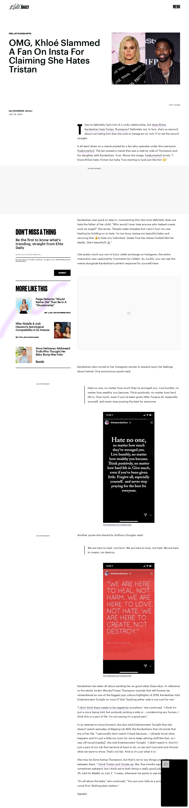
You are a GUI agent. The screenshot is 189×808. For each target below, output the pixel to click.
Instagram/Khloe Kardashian (117, 525)
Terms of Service (61, 259)
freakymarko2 (85, 150)
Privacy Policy (21, 261)
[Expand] (164, 762)
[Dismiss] (184, 762)
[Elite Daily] (19, 7)
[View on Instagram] (128, 313)
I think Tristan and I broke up (115, 764)
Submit (62, 273)
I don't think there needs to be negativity (103, 707)
